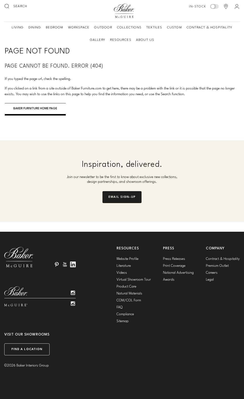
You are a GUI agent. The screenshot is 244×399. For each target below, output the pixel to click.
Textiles (154, 27)
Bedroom (54, 27)
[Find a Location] (226, 6)
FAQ (119, 307)
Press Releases (174, 259)
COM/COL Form (129, 300)
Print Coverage (174, 266)
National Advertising (178, 273)
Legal (210, 280)
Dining (34, 27)
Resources (120, 40)
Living (18, 27)
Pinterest (57, 264)
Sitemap (123, 321)
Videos (122, 273)
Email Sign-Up (122, 197)
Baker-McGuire (124, 11)
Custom (174, 27)
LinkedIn (73, 264)
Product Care (126, 287)
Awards (168, 280)
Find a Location (27, 349)
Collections (129, 27)
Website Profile (127, 259)
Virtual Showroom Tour (134, 280)
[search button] (7, 6)
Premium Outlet (217, 266)
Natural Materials (129, 293)
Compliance (125, 314)
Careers (212, 273)
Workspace (79, 27)
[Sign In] (237, 6)
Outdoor (103, 27)
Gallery (97, 40)
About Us (145, 40)
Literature (124, 266)
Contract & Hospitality (209, 27)
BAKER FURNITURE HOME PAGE (35, 108)
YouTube (65, 264)
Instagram (73, 293)
